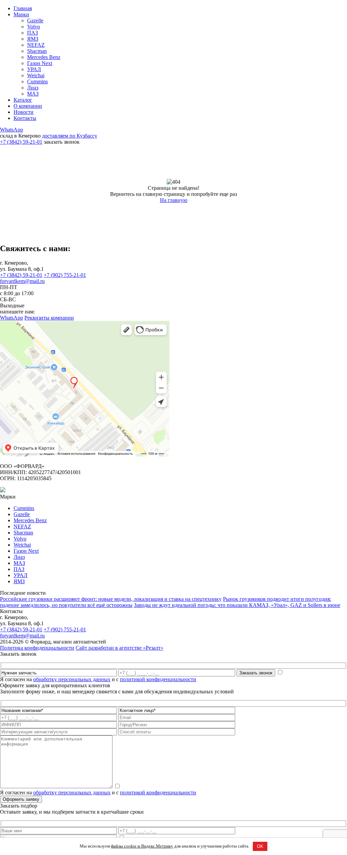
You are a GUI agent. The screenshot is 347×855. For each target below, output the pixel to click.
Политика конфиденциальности (37, 648)
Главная (23, 8)
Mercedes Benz (43, 57)
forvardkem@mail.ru (22, 281)
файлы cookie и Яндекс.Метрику (142, 846)
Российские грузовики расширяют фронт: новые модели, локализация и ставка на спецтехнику (111, 599)
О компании (28, 106)
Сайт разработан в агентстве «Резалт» (119, 648)
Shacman (37, 51)
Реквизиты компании (49, 318)
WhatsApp (11, 130)
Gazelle (35, 20)
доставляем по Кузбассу (69, 136)
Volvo (33, 26)
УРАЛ (34, 69)
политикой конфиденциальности (158, 679)
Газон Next (39, 63)
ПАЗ (32, 33)
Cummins (37, 81)
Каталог (23, 100)
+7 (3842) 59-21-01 (21, 142)
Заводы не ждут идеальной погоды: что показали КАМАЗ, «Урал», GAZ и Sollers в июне (237, 605)
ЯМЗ (32, 39)
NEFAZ (36, 45)
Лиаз (32, 87)
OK (260, 846)
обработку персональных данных (71, 679)
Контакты (25, 118)
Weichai (35, 75)
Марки (21, 14)
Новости (24, 112)
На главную (173, 200)
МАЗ (33, 94)
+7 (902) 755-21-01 (65, 275)
